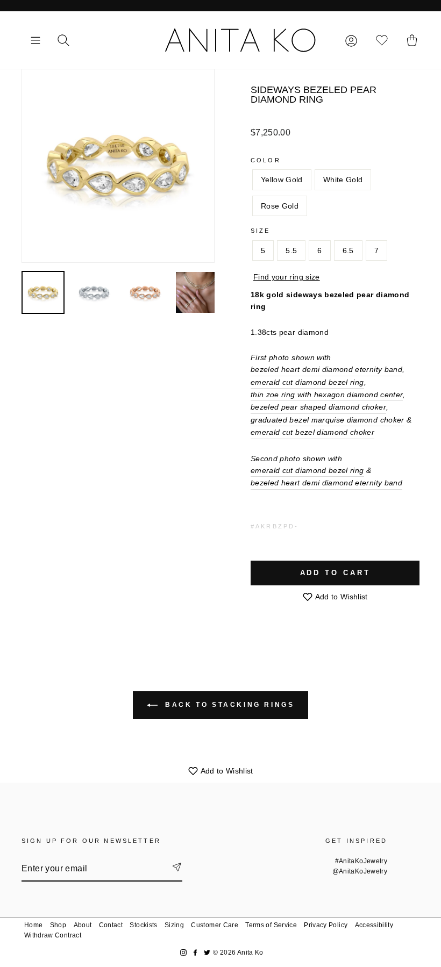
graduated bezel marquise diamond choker (327, 420)
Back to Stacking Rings (228, 705)
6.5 (348, 250)
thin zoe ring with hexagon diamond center (327, 394)
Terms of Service (271, 925)
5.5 (291, 250)
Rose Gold (279, 206)
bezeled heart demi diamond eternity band (326, 369)
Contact (111, 925)
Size (261, 230)
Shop (58, 925)
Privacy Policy (325, 925)
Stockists (143, 925)
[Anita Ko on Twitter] (207, 953)
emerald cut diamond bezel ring (307, 382)
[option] (118, 166)
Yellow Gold (282, 179)
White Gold (343, 179)
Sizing (174, 925)
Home (33, 925)
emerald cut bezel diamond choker (312, 432)
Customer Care (214, 925)
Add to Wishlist (340, 596)
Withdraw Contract (52, 935)
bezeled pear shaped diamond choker (318, 407)
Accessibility (374, 925)
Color (266, 160)
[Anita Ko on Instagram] (183, 953)
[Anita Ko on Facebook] (195, 953)
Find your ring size (286, 277)
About (83, 925)
